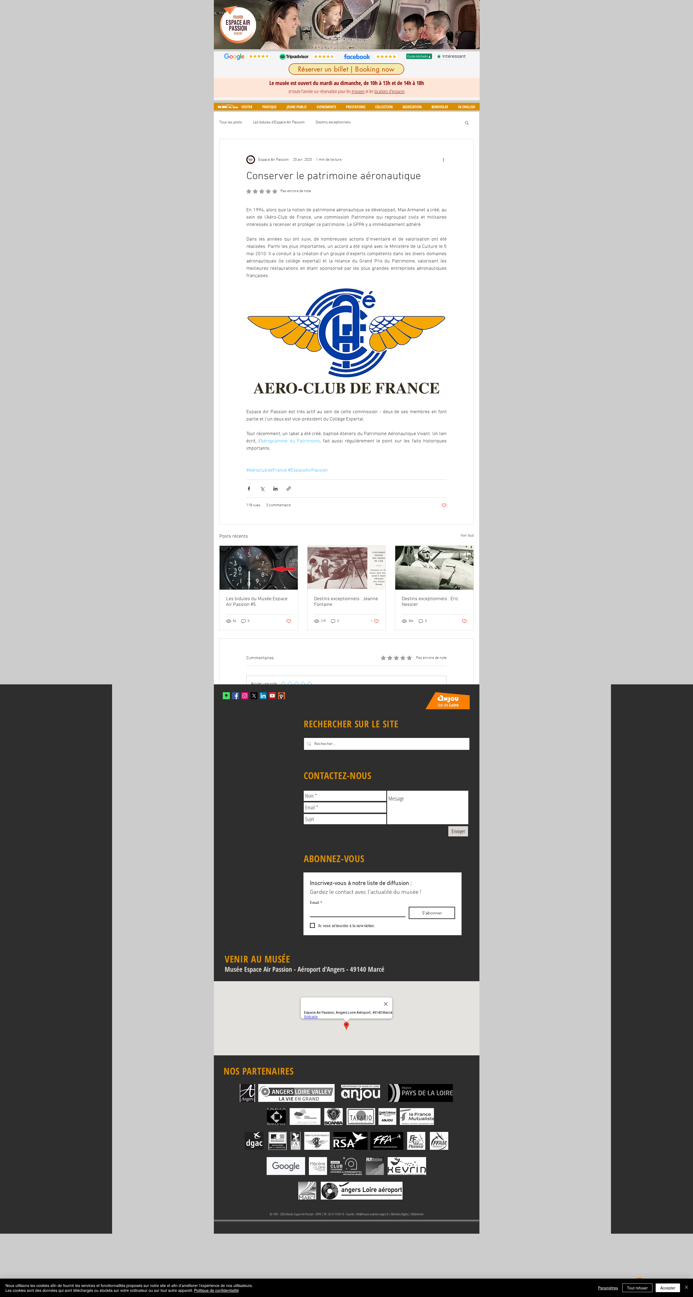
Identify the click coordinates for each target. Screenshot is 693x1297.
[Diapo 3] (338, 41)
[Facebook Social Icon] (235, 695)
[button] (246, 106)
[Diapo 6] (357, 41)
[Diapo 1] (324, 40)
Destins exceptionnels (333, 122)
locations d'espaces (389, 91)
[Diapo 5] (350, 41)
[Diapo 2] (332, 41)
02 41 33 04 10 (336, 1214)
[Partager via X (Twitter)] (262, 488)
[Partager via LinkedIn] (275, 488)
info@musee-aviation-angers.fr (372, 1214)
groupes (358, 91)
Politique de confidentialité (216, 1290)
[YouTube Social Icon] (272, 695)
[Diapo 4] (344, 41)
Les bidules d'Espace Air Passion (279, 122)
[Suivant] (472, 24)
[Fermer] (686, 1288)
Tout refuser (637, 1288)
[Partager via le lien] (288, 488)
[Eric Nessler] (434, 568)
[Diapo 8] (369, 41)
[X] (253, 695)
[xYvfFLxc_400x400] (226, 695)
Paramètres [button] (608, 1288)
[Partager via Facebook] (248, 488)
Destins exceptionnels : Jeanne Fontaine (346, 602)
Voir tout (467, 535)
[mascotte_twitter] (281, 695)
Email (316, 902)
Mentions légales (400, 1214)
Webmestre (417, 1214)
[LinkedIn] (263, 695)
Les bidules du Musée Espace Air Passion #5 (256, 602)
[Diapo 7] (363, 41)
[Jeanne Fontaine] (347, 568)
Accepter (667, 1288)
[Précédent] (221, 24)
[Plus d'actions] (443, 159)
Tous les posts (230, 122)
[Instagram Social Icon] (244, 695)
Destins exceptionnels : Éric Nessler (430, 602)
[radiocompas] (259, 568)
